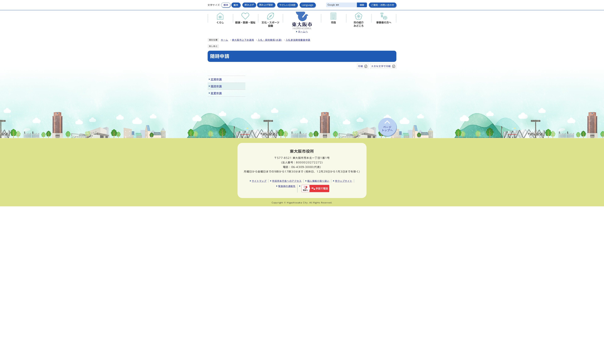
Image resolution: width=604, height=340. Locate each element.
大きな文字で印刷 (381, 66)
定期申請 (216, 79)
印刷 (360, 66)
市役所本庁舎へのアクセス (287, 181)
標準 (226, 5)
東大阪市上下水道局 (243, 40)
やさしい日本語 (287, 5)
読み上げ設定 (266, 5)
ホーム (224, 40)
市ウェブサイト (343, 181)
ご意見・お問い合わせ (382, 5)
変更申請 (216, 93)
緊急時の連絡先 (286, 186)
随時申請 (216, 86)
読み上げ (249, 5)
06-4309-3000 (302, 167)
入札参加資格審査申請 (298, 40)
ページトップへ (387, 129)
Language (307, 5)
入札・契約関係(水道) (270, 40)
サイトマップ (259, 181)
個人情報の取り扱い (318, 181)
